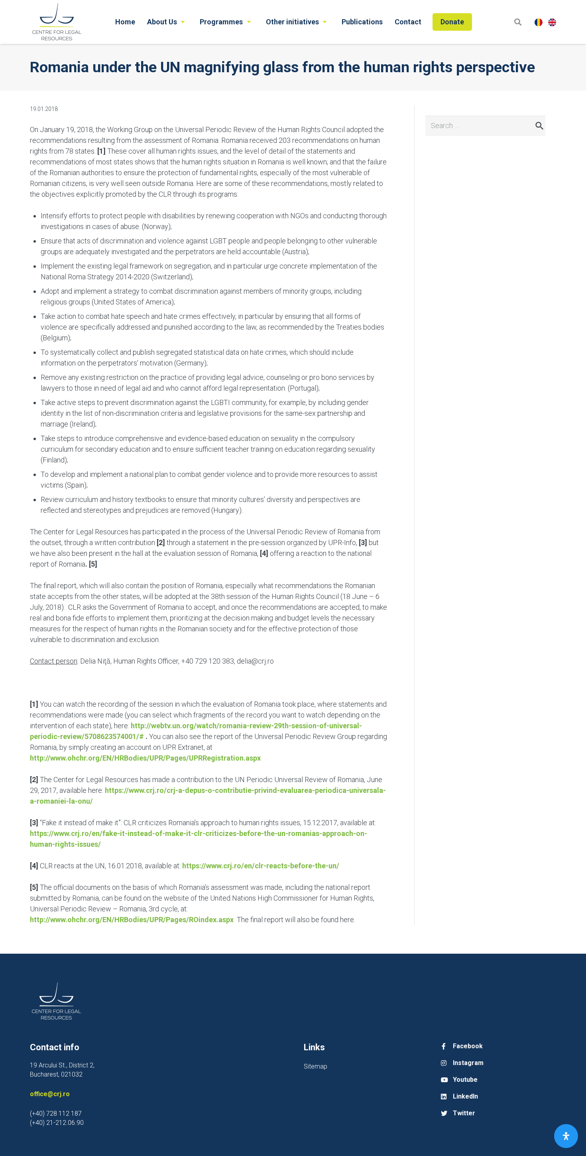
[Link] (56, 22)
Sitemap (315, 1066)
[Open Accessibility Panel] (566, 1136)
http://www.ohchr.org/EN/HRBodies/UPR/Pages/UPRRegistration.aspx (145, 758)
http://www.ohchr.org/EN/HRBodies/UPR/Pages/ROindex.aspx (132, 919)
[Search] (518, 22)
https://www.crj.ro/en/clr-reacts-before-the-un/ (260, 866)
